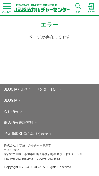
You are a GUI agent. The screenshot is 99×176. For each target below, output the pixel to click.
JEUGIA (10, 100)
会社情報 (11, 111)
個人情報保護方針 (19, 122)
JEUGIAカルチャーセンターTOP (31, 89)
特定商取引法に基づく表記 (26, 133)
